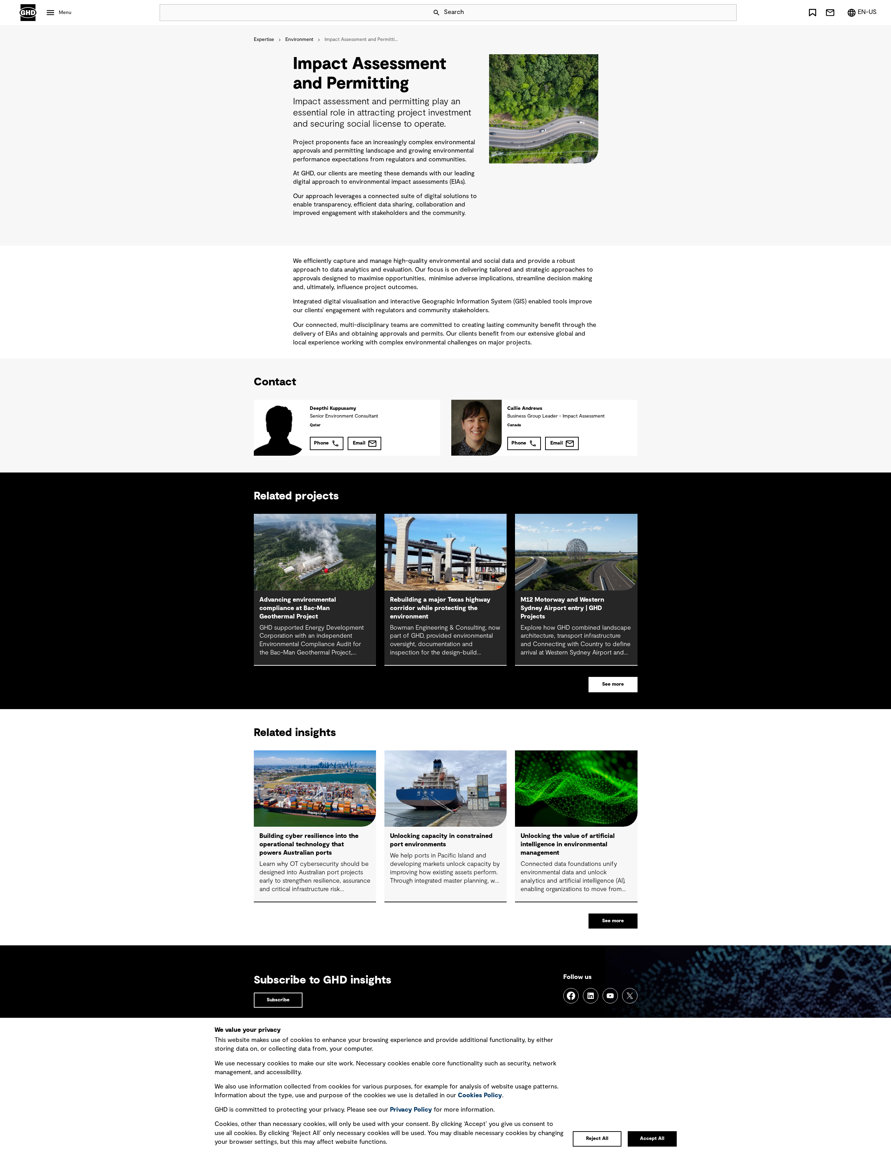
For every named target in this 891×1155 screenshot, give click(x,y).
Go (728, 12)
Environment (299, 39)
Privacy (411, 1110)
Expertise (264, 39)
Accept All (652, 1138)
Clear (711, 12)
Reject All (597, 1138)
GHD (28, 12)
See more (613, 684)
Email (359, 443)
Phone (321, 443)
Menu (65, 12)
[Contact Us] (830, 12)
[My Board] (812, 12)
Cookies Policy (480, 1095)
